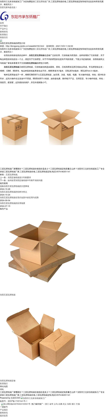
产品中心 (4, 28)
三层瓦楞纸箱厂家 (42, 1)
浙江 (47, 403)
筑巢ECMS (15, 397)
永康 (60, 403)
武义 (65, 403)
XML (2, 389)
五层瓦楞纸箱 (11, 174)
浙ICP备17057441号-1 (17, 401)
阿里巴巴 (4, 37)
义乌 (56, 403)
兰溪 (78, 403)
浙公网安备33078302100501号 (16, 403)
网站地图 (4, 386)
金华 (51, 403)
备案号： (4, 401)
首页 (2, 22)
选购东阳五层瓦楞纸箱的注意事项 (14, 186)
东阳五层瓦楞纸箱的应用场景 (12, 203)
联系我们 (4, 34)
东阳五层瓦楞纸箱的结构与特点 (13, 191)
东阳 (69, 403)
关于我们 (4, 25)
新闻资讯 (4, 31)
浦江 (73, 403)
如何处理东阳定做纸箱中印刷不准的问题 (25, 180)
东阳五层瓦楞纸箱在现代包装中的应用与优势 (19, 197)
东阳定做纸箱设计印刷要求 (19, 177)
